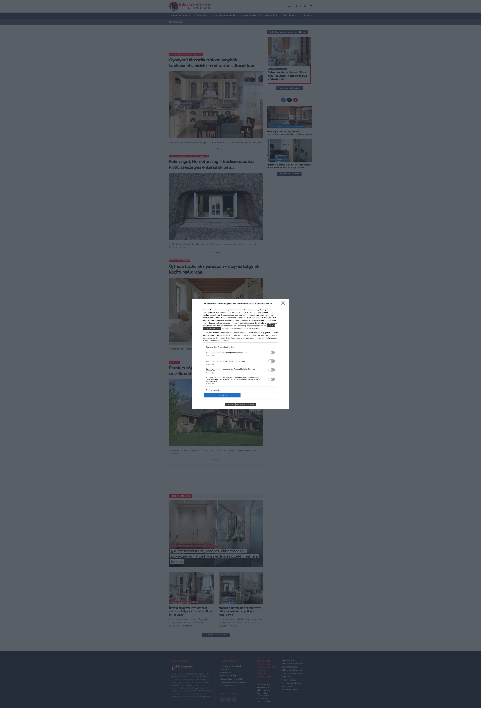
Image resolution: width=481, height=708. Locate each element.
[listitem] (240, 347)
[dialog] (240, 354)
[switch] (271, 352)
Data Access (240, 404)
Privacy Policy (251, 404)
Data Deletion (230, 404)
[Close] (283, 304)
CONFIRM (222, 395)
